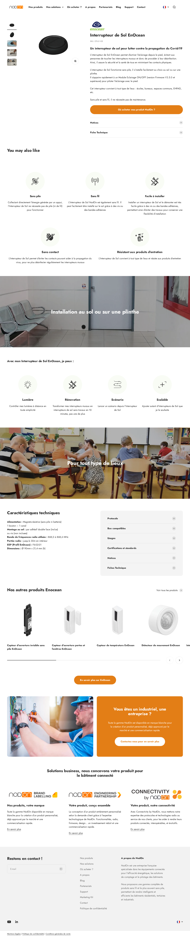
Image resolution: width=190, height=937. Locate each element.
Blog (118, 7)
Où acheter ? (74, 7)
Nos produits (35, 7)
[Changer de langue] (166, 7)
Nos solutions (53, 7)
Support (129, 7)
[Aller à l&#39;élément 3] (12, 44)
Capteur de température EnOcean (115, 645)
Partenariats (105, 7)
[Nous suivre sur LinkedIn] (17, 922)
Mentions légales (14, 933)
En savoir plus (14, 829)
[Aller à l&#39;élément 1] (12, 25)
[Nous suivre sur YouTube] (9, 922)
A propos (90, 7)
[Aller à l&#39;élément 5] (12, 63)
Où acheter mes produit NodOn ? (136, 109)
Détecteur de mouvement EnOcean (161, 645)
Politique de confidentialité (93, 908)
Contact (141, 7)
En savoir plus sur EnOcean (95, 680)
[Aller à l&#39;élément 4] (12, 53)
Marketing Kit (86, 897)
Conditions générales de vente (58, 933)
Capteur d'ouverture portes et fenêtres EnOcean (68, 647)
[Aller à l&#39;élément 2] (12, 35)
